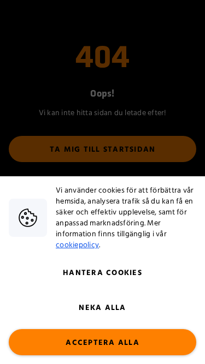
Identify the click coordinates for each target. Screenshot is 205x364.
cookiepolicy (77, 245)
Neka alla (102, 308)
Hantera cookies (102, 273)
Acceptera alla (102, 343)
